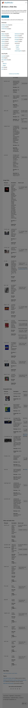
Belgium (3, 33)
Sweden (16, 41)
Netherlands (17, 33)
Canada (3, 26)
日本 (2, 67)
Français (18, 49)
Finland (3, 41)
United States (4, 28)
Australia (3, 56)
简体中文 (5, 63)
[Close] (26, 3)
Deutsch (17, 45)
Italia (2, 47)
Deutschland (4, 37)
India (2, 57)
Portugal (16, 39)
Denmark (3, 35)
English (17, 47)
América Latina (4, 24)
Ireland (2, 45)
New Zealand (4, 59)
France (2, 43)
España (3, 39)
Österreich (17, 37)
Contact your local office (14, 73)
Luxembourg (4, 49)
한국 (2, 69)
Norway (16, 35)
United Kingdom (18, 50)
